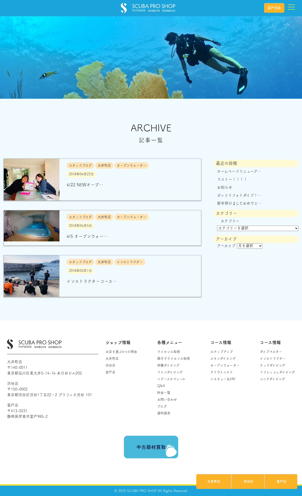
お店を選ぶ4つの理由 (121, 351)
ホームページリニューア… (239, 171)
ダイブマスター (271, 351)
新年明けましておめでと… (239, 203)
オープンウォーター (225, 365)
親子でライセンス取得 (173, 358)
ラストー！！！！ (232, 179)
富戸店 (281, 481)
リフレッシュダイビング (277, 372)
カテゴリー (230, 221)
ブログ (162, 406)
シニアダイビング (272, 379)
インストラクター (273, 358)
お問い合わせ (167, 399)
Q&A (161, 385)
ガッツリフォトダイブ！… (239, 195)
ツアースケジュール (171, 379)
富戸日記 (274, 7)
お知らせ (224, 187)
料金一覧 (163, 392)
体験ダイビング (168, 365)
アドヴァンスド (221, 372)
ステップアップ (221, 351)
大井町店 (213, 481)
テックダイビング (272, 365)
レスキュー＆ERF (222, 379)
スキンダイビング (223, 358)
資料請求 (163, 413)
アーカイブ (226, 246)
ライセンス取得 (168, 351)
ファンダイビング (170, 372)
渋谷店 (248, 481)
